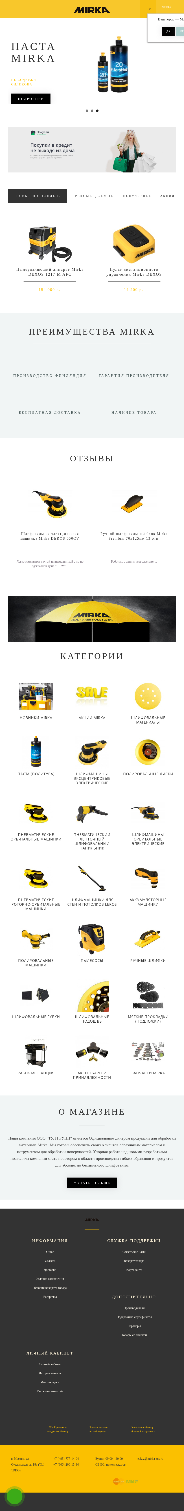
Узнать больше (92, 1183)
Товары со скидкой (134, 1335)
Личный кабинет (50, 1364)
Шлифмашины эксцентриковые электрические (92, 778)
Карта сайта (134, 1270)
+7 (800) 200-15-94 (66, 1464)
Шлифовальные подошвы (92, 1019)
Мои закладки (49, 1382)
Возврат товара (134, 1261)
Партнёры (134, 1326)
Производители (134, 1308)
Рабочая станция (36, 1073)
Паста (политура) (36, 773)
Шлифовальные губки (36, 1016)
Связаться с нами (134, 1252)
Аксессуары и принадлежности (92, 1075)
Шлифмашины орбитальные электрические (148, 839)
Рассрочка (50, 1297)
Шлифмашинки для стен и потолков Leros (92, 902)
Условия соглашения (50, 1279)
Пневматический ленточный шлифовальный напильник (92, 841)
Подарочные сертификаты (134, 1317)
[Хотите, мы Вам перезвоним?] (14, 1496)
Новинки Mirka (36, 717)
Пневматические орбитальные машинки (36, 837)
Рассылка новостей (50, 1391)
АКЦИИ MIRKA (92, 717)
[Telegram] (147, 1464)
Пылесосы (92, 960)
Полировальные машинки (36, 963)
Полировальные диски (148, 773)
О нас (50, 1252)
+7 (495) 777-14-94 (66, 1458)
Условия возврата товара (50, 1288)
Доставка (50, 1270)
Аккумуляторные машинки (148, 902)
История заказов (50, 1373)
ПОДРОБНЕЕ (31, 99)
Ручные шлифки (148, 960)
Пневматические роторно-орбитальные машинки (35, 904)
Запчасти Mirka (148, 1073)
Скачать (50, 1261)
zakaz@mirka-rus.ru (150, 1458)
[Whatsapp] (140, 1464)
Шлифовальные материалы (148, 720)
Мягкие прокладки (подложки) (148, 1019)
